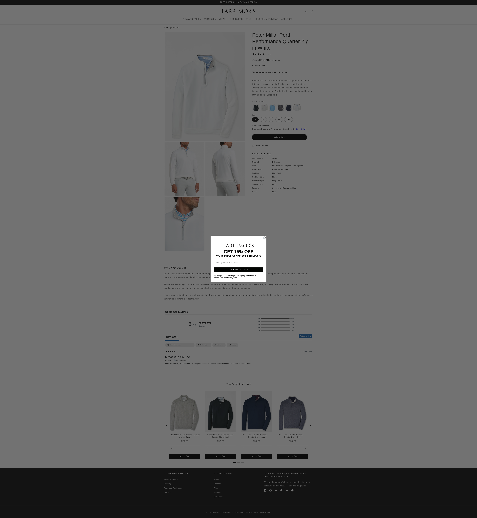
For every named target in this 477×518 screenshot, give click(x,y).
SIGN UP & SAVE (238, 270)
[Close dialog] (264, 238)
